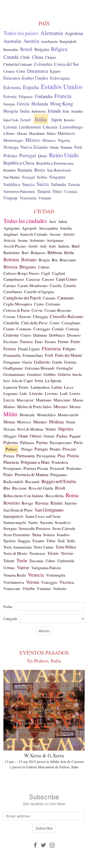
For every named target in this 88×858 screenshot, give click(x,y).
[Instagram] (52, 845)
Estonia (10, 96)
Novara (9, 429)
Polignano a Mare (35, 462)
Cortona (72, 328)
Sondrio (63, 534)
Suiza (43, 183)
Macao (22, 133)
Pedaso (11, 449)
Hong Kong (61, 103)
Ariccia (9, 240)
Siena (36, 534)
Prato (8, 474)
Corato (8, 328)
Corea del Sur (66, 64)
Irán (66, 111)
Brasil (26, 49)
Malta (51, 133)
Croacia (8, 71)
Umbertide (65, 560)
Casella (56, 285)
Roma (72, 495)
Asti (43, 246)
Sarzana (46, 522)
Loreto (74, 393)
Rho (6, 488)
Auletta (63, 246)
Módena (56, 422)
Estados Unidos (62, 86)
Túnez (57, 191)
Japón (56, 119)
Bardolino (11, 252)
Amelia (66, 228)
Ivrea (39, 380)
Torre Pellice (66, 547)
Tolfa (71, 540)
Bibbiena (54, 252)
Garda (57, 362)
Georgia (9, 104)
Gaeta (27, 362)
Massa (78, 400)
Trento (53, 553)
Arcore (55, 234)
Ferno (75, 341)
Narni (70, 422)
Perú (78, 147)
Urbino (9, 567)
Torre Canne (43, 547)
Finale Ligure (29, 348)
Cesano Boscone (57, 310)
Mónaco (49, 140)
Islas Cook (10, 120)
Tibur (51, 540)
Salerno (71, 503)
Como (55, 322)
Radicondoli (13, 481)
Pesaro (55, 449)
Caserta (70, 285)
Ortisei (36, 436)
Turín (21, 560)
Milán (10, 414)
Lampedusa (40, 387)
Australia (12, 41)
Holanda (39, 103)
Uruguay (10, 197)
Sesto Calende (63, 528)
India (25, 111)
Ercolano (10, 341)
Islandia (77, 111)
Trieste (8, 560)
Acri (52, 221)
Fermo (63, 341)
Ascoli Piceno (14, 246)
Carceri (48, 279)
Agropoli (29, 228)
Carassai (33, 279)
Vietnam (44, 198)
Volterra (59, 588)
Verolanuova (13, 582)
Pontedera (60, 462)
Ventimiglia (55, 575)
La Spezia (53, 380)
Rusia (39, 170)
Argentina (74, 33)
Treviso (67, 553)
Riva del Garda (41, 488)
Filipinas (26, 96)
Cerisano (53, 304)
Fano (39, 341)
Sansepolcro (13, 516)
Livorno (51, 393)
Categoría (10, 618)
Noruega (10, 147)
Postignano (12, 468)
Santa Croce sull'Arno (43, 516)
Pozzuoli (57, 468)
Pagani (75, 436)
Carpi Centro (66, 279)
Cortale (58, 328)
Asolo (33, 246)
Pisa (61, 456)
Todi (61, 540)
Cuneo (26, 335)
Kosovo (69, 119)
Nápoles (65, 429)
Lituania (50, 127)
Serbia (42, 177)
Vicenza (66, 582)
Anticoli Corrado (33, 234)
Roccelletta (55, 495)
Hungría (10, 111)
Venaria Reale (14, 575)
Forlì (49, 355)
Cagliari (58, 273)
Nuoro (50, 429)
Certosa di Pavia (16, 310)
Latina (56, 387)
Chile (25, 57)
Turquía (43, 191)
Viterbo (28, 588)
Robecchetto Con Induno (23, 495)
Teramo (38, 540)
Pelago (26, 449)
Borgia (44, 259)
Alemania (51, 33)
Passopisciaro (61, 442)
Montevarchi (68, 414)
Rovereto (11, 503)
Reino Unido (64, 155)
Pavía (78, 442)
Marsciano (62, 400)
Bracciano (68, 259)
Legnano (10, 393)
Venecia (36, 574)
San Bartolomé (59, 170)
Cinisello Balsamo (66, 316)
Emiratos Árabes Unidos (25, 78)
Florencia (51, 348)
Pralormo (73, 468)
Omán (54, 147)
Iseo (6, 380)
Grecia (23, 103)
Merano (60, 406)
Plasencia (11, 462)
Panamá (66, 147)
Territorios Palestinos (19, 191)
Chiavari (24, 316)
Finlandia (43, 96)
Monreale (27, 414)
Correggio (41, 328)
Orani (23, 436)
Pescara (69, 449)
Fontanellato (33, 355)
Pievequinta (46, 455)
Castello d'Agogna (39, 291)
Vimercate (11, 588)
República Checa (18, 163)
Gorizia (70, 362)
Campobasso (13, 279)
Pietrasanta (25, 455)
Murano (40, 422)
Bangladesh (68, 41)
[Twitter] (43, 845)
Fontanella (12, 355)
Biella (69, 252)
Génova (64, 374)
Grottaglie (64, 368)
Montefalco (46, 414)
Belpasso (38, 252)
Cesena (9, 316)
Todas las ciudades (25, 220)
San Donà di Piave (18, 510)
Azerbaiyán (49, 41)
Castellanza (12, 291)
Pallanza (27, 442)
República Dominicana (55, 163)
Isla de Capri (22, 380)
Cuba (20, 71)
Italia (41, 119)
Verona (32, 582)
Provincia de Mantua (31, 474)
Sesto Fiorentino (16, 534)
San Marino (11, 177)
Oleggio (9, 436)
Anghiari (10, 234)
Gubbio (50, 374)
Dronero (74, 335)
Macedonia (37, 133)
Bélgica (59, 48)
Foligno (69, 348)
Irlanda (54, 111)
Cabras (43, 267)
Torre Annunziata (17, 547)
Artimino (37, 240)
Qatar (42, 155)
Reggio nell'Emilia (59, 481)
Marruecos (66, 133)
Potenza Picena (35, 468)
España (31, 87)
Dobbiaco (57, 335)
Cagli (45, 273)
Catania (49, 298)
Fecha (7, 606)
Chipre (50, 57)
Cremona (11, 335)
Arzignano (55, 240)
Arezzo (68, 234)
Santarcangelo (14, 522)
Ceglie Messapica (17, 304)
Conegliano (71, 322)
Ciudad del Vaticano (17, 64)
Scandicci (63, 522)
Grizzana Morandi (39, 368)
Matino (9, 406)
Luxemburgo (71, 127)
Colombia (43, 64)
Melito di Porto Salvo (34, 406)
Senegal (28, 177)
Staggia (24, 540)
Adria (62, 221)
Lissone (36, 393)
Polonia (10, 155)
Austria (31, 40)
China (37, 57)
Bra (55, 259)
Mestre (75, 406)
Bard (75, 246)
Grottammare (14, 374)
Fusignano (11, 362)
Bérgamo (27, 267)
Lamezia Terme (16, 387)
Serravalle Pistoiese (34, 528)
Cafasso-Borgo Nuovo (21, 273)
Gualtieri (34, 374)
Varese (23, 567)
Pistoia (73, 455)
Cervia (37, 310)
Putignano (58, 474)
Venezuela (28, 197)
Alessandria (48, 228)
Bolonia (11, 259)
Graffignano (13, 368)
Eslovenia (12, 87)
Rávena (42, 503)
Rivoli (60, 488)
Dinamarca (37, 71)
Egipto (55, 71)
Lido (23, 393)
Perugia (41, 449)
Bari (25, 252)
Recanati (32, 481)
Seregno (10, 528)
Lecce (69, 387)
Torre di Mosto (15, 553)
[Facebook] (35, 845)
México (32, 140)
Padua (61, 436)
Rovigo (27, 503)
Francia (62, 96)
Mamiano (43, 400)
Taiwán (74, 184)
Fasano (50, 341)
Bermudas (10, 49)
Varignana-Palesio (46, 567)
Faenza (26, 341)
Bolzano (29, 259)
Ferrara (9, 348)
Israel (25, 120)
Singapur (57, 177)
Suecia (28, 184)
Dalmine (40, 335)
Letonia (10, 127)
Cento (39, 304)
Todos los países (20, 33)
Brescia (10, 266)
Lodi (63, 393)
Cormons (23, 328)
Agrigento (11, 228)
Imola (77, 374)
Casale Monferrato (33, 285)
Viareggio (49, 582)
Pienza (8, 455)
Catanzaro (65, 298)
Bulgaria (41, 49)
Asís (52, 246)
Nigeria (64, 140)
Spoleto (9, 540)
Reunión (9, 170)
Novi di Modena (30, 429)
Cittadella (11, 322)
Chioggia (40, 316)
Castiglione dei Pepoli (22, 298)
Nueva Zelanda (34, 147)
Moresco (24, 422)
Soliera (49, 534)
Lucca (8, 400)
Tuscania (36, 560)
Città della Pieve (34, 322)
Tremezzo (37, 553)
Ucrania (70, 191)
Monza (9, 422)
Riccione (19, 488)
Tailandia (58, 184)
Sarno (33, 522)
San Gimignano (49, 510)
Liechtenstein (30, 127)
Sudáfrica (11, 184)
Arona (22, 240)
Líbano (9, 133)
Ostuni (49, 436)
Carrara (9, 285)
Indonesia (39, 111)
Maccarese (25, 400)
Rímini (57, 503)
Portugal (27, 155)
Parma (42, 442)
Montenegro (13, 140)
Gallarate (42, 362)
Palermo (10, 442)
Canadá (11, 56)
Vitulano (44, 588)
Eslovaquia (60, 78)
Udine (50, 560)
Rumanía (25, 170)
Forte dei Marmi (68, 355)
